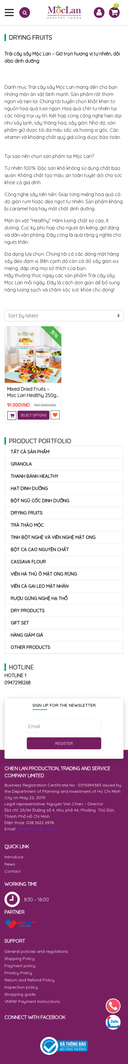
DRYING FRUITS (27, 513)
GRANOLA (21, 464)
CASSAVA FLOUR (28, 561)
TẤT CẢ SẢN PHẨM (30, 452)
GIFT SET (20, 623)
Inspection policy (21, 987)
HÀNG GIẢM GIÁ (27, 635)
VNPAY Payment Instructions (32, 1001)
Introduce (13, 857)
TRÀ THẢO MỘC (27, 525)
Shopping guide (19, 994)
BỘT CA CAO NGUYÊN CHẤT (40, 549)
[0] (114, 12)
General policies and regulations (36, 951)
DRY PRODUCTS (28, 610)
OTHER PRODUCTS (30, 647)
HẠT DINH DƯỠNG (29, 488)
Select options (33, 415)
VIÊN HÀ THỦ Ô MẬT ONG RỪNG (44, 574)
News (9, 864)
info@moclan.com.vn (38, 829)
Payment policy (19, 965)
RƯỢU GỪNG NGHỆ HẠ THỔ (39, 598)
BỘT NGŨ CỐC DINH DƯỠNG (40, 500)
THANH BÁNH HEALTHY (34, 476)
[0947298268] (113, 1005)
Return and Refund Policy (29, 980)
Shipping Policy (19, 958)
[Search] (24, 12)
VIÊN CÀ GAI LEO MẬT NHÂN (39, 586)
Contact (12, 871)
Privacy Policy (18, 972)
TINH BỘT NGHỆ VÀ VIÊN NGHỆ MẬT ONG (53, 537)
